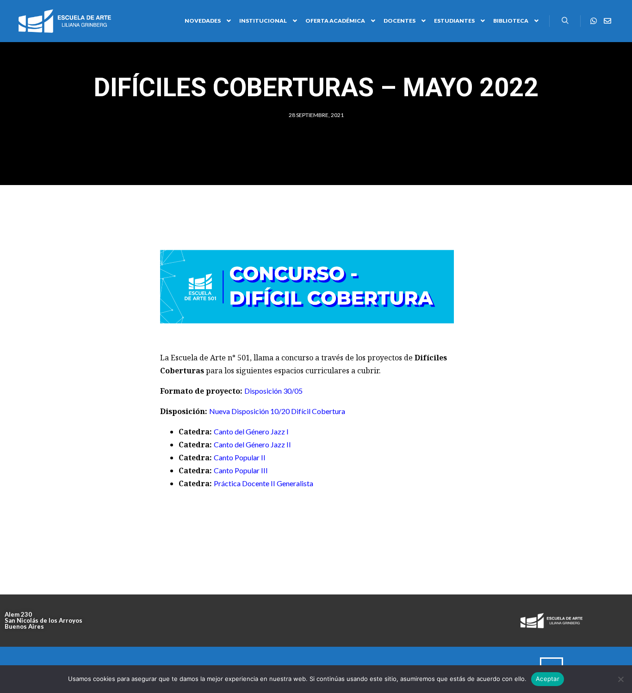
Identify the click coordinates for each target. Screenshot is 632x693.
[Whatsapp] (594, 21)
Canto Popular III (241, 470)
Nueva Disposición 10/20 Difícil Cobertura (277, 411)
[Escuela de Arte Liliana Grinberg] (65, 21)
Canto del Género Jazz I (251, 431)
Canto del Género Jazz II (252, 444)
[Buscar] (565, 21)
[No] (620, 679)
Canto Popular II (240, 457)
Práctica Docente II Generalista (263, 483)
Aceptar (547, 678)
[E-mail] (607, 21)
